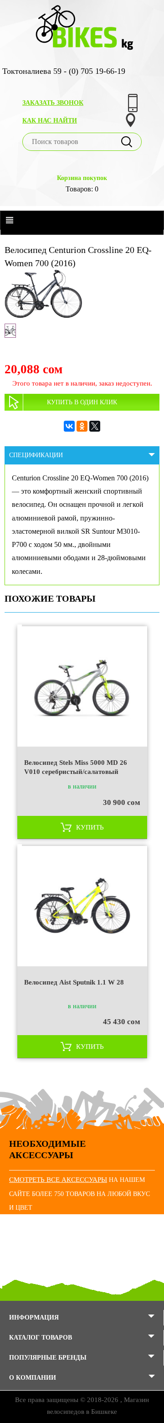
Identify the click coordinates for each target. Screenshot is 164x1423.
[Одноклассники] (82, 426)
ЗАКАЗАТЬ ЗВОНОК (52, 102)
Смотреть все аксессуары (58, 1179)
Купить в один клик (82, 402)
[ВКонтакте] (69, 426)
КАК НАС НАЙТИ (49, 120)
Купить (90, 827)
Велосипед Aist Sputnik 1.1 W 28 (74, 982)
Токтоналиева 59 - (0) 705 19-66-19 (63, 71)
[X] (94, 426)
